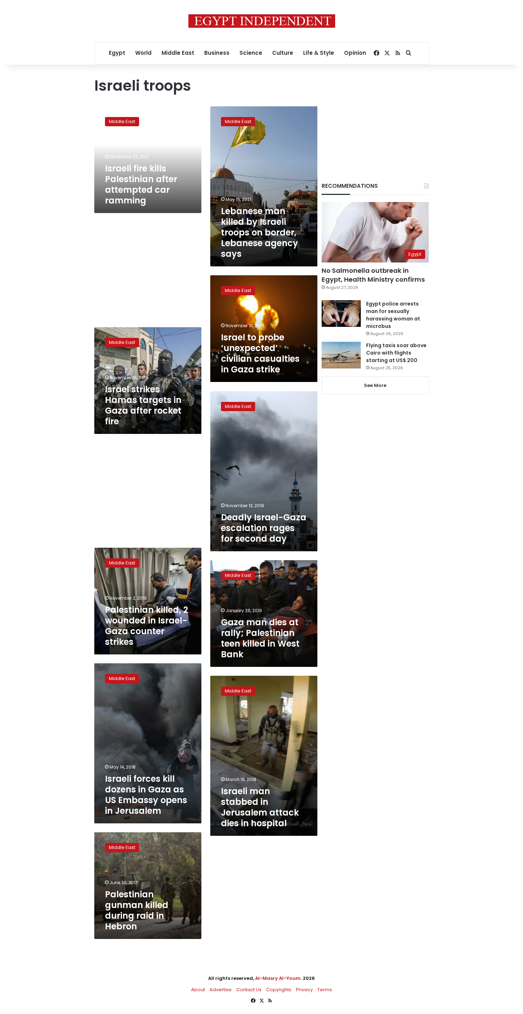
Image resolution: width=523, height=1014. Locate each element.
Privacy (304, 989)
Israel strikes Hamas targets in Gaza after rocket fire (143, 405)
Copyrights (278, 989)
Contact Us (249, 989)
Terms (324, 989)
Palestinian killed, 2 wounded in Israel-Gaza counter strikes (146, 626)
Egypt (117, 53)
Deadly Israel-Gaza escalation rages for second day (263, 528)
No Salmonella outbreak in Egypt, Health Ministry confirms (373, 275)
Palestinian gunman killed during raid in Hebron (136, 910)
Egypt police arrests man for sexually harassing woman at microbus (393, 315)
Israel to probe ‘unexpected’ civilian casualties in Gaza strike (260, 353)
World (143, 53)
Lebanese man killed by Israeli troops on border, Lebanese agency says (259, 232)
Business (216, 53)
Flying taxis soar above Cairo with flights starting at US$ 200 (396, 353)
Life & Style (318, 53)
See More (375, 385)
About (198, 989)
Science (250, 53)
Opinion (355, 53)
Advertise (221, 989)
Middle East (178, 53)
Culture (282, 53)
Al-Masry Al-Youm (278, 978)
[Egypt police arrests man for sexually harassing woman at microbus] (341, 313)
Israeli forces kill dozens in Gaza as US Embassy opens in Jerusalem (146, 795)
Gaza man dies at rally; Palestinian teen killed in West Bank (260, 638)
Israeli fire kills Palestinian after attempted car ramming (141, 184)
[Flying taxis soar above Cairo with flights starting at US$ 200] (341, 355)
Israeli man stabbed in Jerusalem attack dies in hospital (260, 807)
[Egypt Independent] (261, 21)
